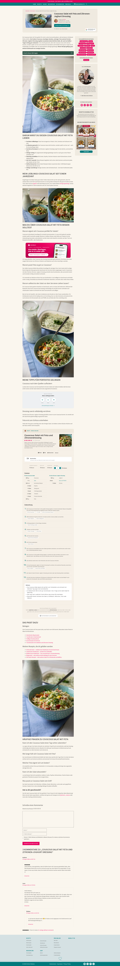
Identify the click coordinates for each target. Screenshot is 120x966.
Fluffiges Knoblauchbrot (32, 639)
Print (40, 452)
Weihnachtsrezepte (44, 947)
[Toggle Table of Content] (71, 53)
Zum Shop (86, 151)
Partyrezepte (82, 47)
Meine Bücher (56, 942)
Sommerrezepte (90, 52)
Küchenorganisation (44, 955)
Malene (64, 19)
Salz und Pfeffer (62, 480)
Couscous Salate (82, 43)
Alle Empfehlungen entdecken (47, 405)
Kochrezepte (32, 10)
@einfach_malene (33, 610)
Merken (56, 452)
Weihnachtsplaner (57, 952)
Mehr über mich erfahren (87, 95)
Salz (35, 480)
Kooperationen (57, 945)
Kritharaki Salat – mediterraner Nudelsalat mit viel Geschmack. (42, 649)
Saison (45, 4)
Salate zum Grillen (82, 52)
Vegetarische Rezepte (91, 54)
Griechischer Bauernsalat (32, 635)
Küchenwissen (60, 4)
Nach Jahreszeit (29, 947)
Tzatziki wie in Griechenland (33, 637)
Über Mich (56, 940)
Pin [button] (45, 452)
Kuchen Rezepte (43, 940)
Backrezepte (28, 942)
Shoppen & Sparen (57, 947)
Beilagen (90, 41)
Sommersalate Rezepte (81, 54)
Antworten (26, 876)
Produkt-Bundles (57, 955)
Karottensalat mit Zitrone (33, 640)
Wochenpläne (28, 952)
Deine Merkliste (80, 4)
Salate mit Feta (90, 50)
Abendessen (42, 943)
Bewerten (51, 452)
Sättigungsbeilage (65, 183)
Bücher (41, 952)
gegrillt (35, 183)
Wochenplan (51, 4)
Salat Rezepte (89, 47)
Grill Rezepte (87, 45)
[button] (86, 4)
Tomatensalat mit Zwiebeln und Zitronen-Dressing (39, 642)
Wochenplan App (29, 955)
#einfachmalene (53, 610)
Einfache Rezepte (90, 43)
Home (34, 4)
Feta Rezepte (80, 45)
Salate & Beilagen (82, 50)
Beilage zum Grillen (83, 41)
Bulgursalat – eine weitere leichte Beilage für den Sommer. (41, 655)
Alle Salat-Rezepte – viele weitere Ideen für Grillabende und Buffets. (44, 657)
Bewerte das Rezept (27, 808)
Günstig (92, 45)
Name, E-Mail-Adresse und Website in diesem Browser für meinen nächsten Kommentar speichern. (47, 838)
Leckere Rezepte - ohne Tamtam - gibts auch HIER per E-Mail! (60, 1)
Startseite (27, 10)
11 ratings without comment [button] (45, 930)
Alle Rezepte (28, 940)
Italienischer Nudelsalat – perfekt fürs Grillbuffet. (39, 651)
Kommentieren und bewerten (48, 615)
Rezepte (39, 4)
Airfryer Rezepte (43, 945)
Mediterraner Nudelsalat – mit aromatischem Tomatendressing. (43, 653)
